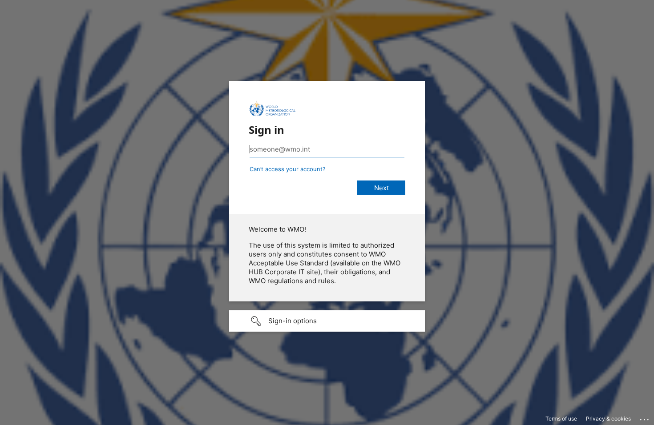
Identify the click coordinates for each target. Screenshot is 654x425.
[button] (327, 321)
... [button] (645, 417)
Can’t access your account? (288, 168)
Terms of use (561, 418)
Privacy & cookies (608, 418)
